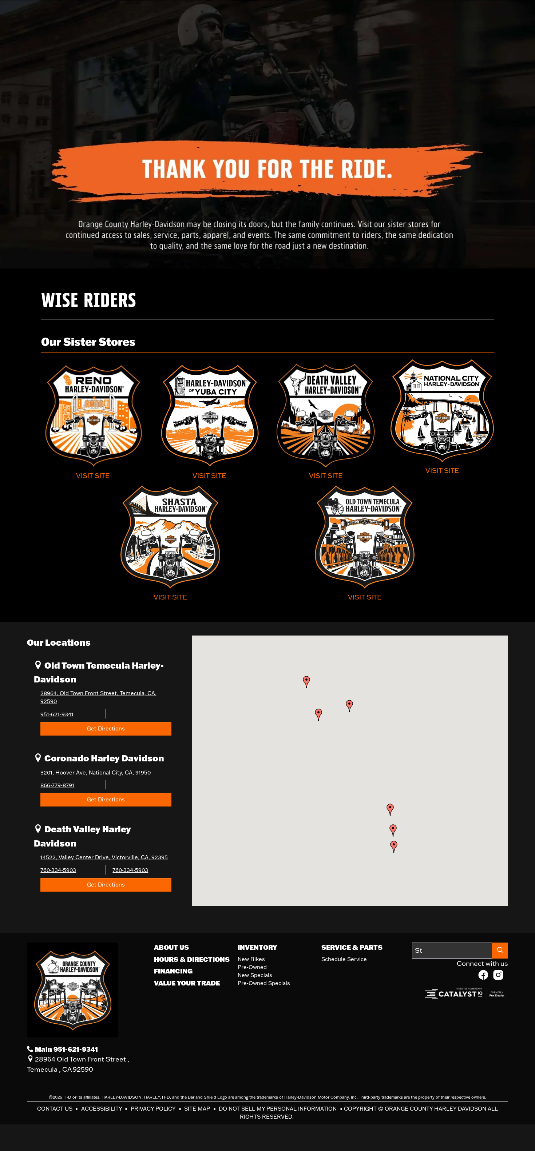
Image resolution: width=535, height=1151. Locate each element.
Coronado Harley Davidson (103, 758)
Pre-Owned (252, 967)
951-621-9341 (57, 714)
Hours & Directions (192, 959)
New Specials (255, 975)
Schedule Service (344, 959)
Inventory (257, 947)
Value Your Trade (187, 983)
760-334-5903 (58, 870)
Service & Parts (352, 947)
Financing (173, 971)
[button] (393, 830)
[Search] (500, 950)
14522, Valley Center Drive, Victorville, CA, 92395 (104, 857)
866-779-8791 (57, 785)
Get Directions (106, 728)
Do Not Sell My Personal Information (278, 1108)
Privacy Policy (154, 1108)
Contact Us (55, 1108)
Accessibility (102, 1108)
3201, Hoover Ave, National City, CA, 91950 (95, 772)
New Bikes (251, 959)
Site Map (197, 1108)
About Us (171, 947)
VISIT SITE (93, 475)
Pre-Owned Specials (264, 983)
